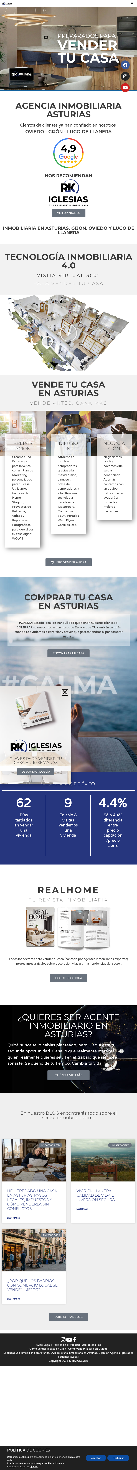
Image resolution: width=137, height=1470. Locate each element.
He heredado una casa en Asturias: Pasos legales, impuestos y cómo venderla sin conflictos (32, 1200)
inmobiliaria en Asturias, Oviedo (40, 1352)
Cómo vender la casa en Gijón (47, 1348)
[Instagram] (125, 76)
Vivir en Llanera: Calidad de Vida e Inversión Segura (96, 1195)
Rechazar (118, 1458)
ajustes (34, 1466)
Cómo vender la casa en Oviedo (88, 1348)
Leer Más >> (14, 1217)
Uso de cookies (91, 1344)
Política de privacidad (66, 1344)
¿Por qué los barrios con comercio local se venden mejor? (32, 1285)
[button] (68, 333)
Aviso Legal (43, 1344)
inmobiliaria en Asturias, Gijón (86, 1352)
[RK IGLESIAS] (7, 3)
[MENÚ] (133, 3)
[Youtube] (125, 87)
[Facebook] (125, 64)
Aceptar (96, 1458)
